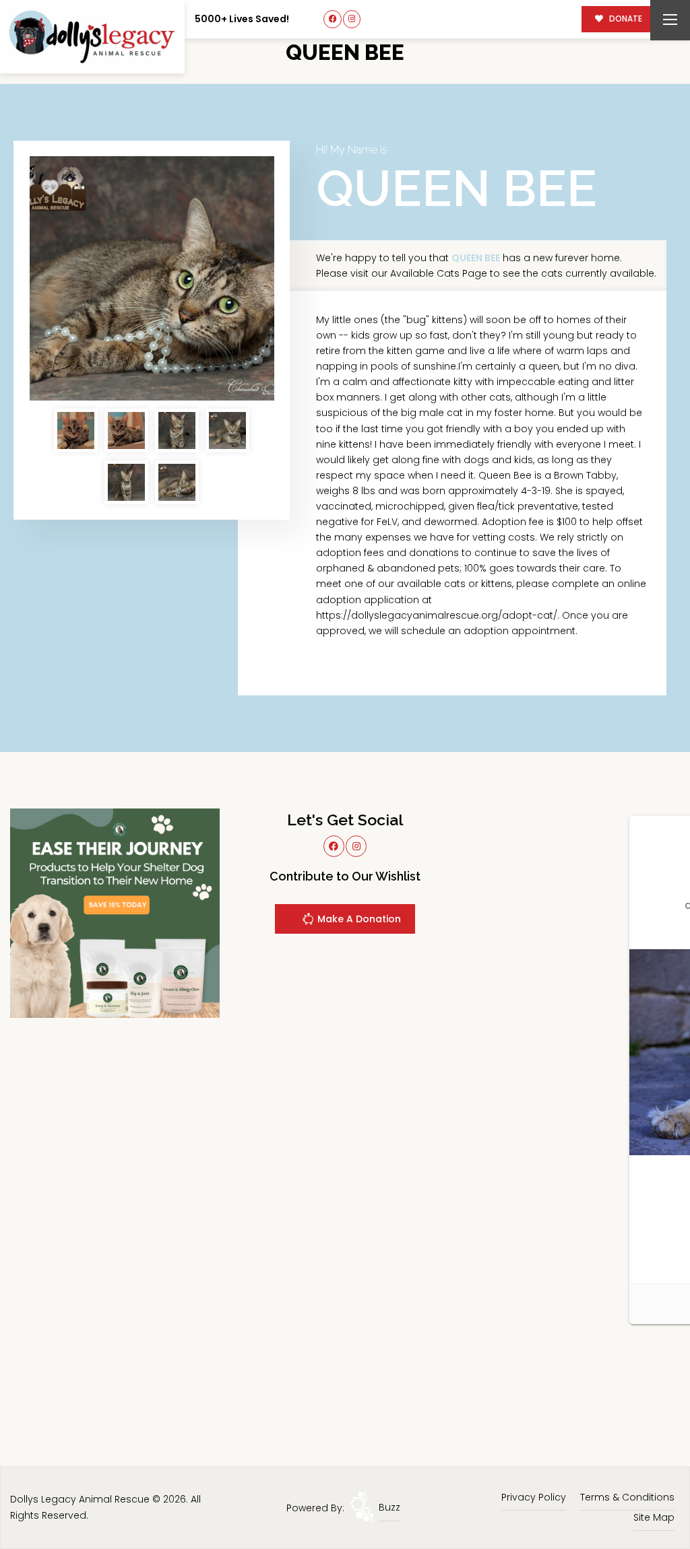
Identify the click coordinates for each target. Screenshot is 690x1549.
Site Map (654, 1517)
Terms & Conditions (627, 1497)
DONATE (624, 18)
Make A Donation (358, 919)
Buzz (389, 1507)
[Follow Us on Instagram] (352, 19)
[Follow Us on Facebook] (332, 19)
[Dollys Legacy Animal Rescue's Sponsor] (115, 912)
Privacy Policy (533, 1497)
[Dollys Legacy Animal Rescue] (92, 36)
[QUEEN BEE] (152, 278)
